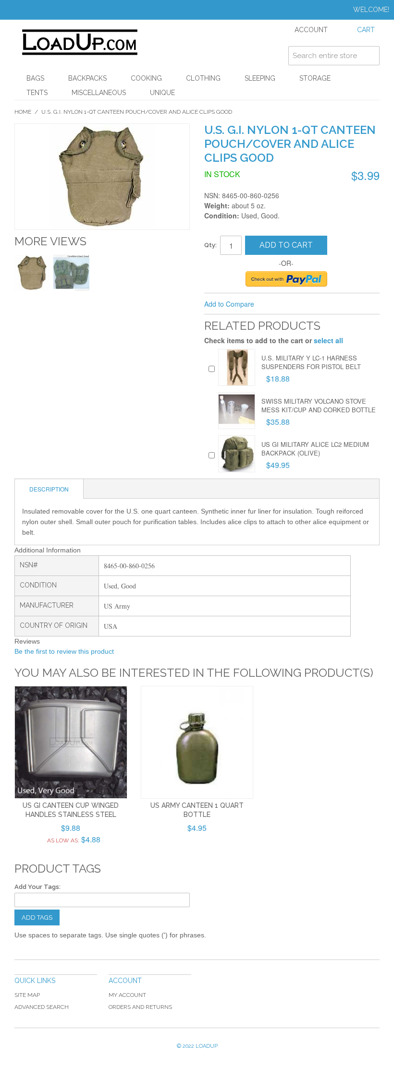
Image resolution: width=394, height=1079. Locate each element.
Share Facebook (274, 304)
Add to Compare (229, 304)
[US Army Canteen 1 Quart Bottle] (197, 742)
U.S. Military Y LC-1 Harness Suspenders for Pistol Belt (311, 362)
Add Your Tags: (37, 886)
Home (22, 111)
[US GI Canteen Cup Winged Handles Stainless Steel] (70, 742)
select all (328, 340)
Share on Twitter (293, 304)
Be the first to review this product (64, 651)
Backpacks (87, 78)
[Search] (370, 55)
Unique (162, 92)
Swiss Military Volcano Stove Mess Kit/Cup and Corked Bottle (318, 405)
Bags (35, 78)
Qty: (210, 245)
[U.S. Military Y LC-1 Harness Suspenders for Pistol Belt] (236, 367)
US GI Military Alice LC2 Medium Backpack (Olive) (315, 448)
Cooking (146, 78)
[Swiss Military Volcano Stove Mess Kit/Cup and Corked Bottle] (236, 410)
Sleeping (260, 78)
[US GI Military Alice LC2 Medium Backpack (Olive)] (236, 453)
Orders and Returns (140, 1007)
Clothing (203, 78)
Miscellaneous (99, 92)
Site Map (27, 995)
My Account (127, 995)
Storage (315, 78)
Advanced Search (41, 1007)
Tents (37, 92)
